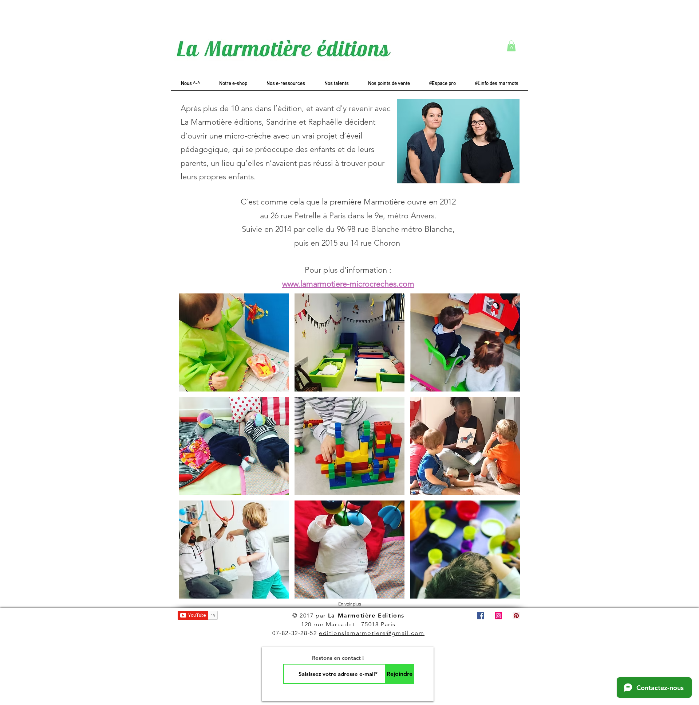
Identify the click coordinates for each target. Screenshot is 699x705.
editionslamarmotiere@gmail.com (371, 633)
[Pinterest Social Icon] (516, 615)
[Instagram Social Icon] (498, 615)
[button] (234, 342)
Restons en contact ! (338, 658)
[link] (511, 45)
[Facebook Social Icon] (480, 615)
